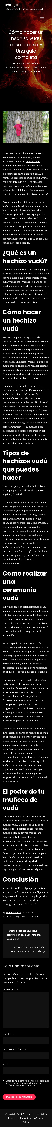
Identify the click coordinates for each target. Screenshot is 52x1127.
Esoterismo (32, 916)
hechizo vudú (33, 161)
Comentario (10, 989)
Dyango (11, 5)
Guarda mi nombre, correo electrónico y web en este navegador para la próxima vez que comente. (27, 1083)
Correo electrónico (14, 1049)
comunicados (13, 912)
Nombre (8, 1034)
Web (5, 1064)
